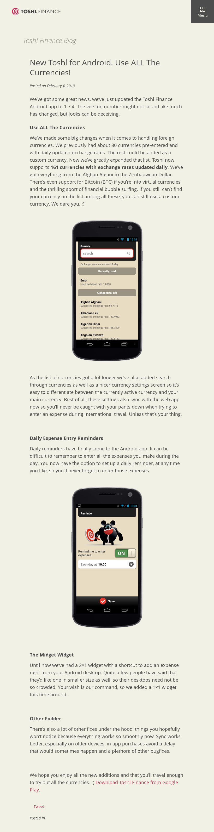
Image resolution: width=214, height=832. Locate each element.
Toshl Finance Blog (49, 40)
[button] (202, 11)
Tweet (39, 806)
